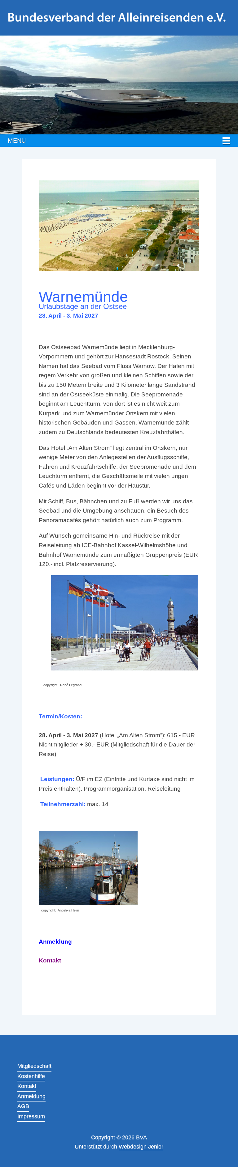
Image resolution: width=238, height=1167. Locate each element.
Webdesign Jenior (141, 1147)
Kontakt (50, 960)
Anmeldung (55, 941)
